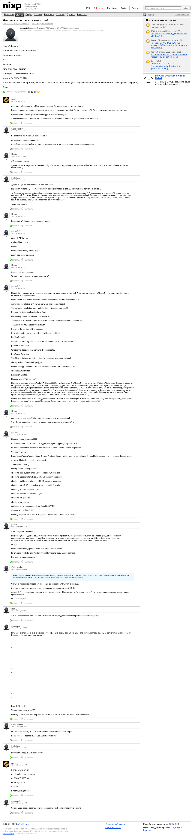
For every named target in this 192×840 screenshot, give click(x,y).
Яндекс (135, 8)
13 (6, 614)
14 (6, 631)
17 (6, 768)
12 (6, 572)
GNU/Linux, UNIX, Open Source (16, 24)
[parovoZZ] (10, 41)
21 (165, 27)
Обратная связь (113, 827)
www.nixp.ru (8, 833)
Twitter (124, 8)
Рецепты (49, 14)
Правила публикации (115, 824)
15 (6, 729)
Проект (71, 14)
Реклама (82, 14)
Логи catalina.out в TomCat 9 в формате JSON (165, 67)
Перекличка (156, 27)
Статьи (38, 14)
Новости (9, 14)
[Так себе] (32, 92)
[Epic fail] (29, 92)
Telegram (98, 8)
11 (6, 529)
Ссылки (60, 14)
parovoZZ (24, 28)
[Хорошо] (35, 92)
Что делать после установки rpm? (25, 20)
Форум (19, 14)
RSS (88, 8)
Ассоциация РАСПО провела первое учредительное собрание (169, 55)
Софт (29, 14)
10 (6, 437)
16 (6, 751)
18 (6, 806)
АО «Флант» (23, 824)
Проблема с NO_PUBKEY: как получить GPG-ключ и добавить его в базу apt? (169, 45)
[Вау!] (38, 92)
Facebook (112, 8)
